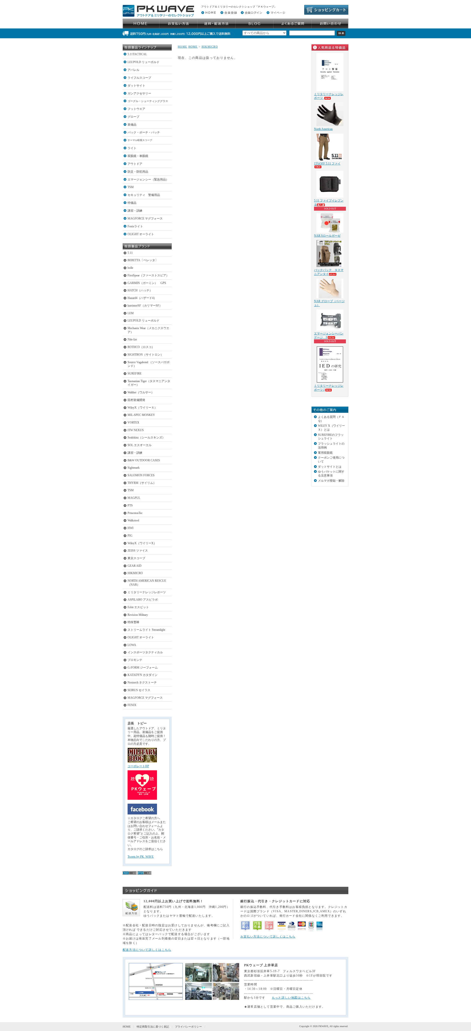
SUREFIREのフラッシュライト (331, 436)
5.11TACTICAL (137, 54)
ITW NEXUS (136, 430)
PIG (130, 535)
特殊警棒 (133, 622)
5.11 (130, 253)
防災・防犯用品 (138, 171)
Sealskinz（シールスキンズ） (146, 437)
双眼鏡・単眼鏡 (138, 156)
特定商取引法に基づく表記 (153, 1026)
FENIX (132, 705)
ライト (132, 148)
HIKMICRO (135, 573)
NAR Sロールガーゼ (327, 235)
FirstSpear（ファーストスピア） (148, 275)
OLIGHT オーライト (141, 234)
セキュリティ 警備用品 (144, 195)
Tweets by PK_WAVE (141, 856)
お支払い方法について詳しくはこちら (268, 936)
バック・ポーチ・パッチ (144, 132)
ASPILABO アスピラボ (143, 599)
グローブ (133, 116)
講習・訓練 (135, 210)
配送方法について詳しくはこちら (147, 950)
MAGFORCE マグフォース (145, 218)
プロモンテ (135, 660)
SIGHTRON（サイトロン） (145, 354)
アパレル (133, 70)
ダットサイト (136, 85)
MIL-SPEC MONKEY (141, 415)
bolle (130, 268)
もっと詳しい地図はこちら (291, 997)
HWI (130, 528)
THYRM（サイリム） (142, 483)
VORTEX (133, 422)
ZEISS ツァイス (138, 550)
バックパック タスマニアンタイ (328, 272)
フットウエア (136, 109)
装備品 (132, 124)
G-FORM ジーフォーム (143, 667)
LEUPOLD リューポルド (143, 62)
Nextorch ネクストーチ (142, 682)
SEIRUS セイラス (139, 690)
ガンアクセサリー (139, 93)
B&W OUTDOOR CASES (144, 460)
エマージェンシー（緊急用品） (148, 179)
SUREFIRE (135, 373)
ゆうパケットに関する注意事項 (331, 473)
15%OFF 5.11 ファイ (327, 163)
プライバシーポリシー (188, 1026)
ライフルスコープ (139, 77)
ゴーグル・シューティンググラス (148, 101)
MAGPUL (134, 498)
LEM (131, 313)
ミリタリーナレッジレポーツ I (328, 387)
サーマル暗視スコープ (140, 140)
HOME (182, 46)
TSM (131, 187)
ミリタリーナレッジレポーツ (147, 592)
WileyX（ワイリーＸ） (142, 407)
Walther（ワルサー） (141, 392)
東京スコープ (136, 558)
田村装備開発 (136, 400)
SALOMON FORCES (141, 475)
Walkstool (133, 520)
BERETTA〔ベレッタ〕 (143, 260)
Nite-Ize (132, 339)
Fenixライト (135, 226)
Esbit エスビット (138, 607)
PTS (130, 505)
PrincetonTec (135, 513)
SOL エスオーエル (140, 445)
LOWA (132, 645)
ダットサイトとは (329, 466)
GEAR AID (135, 565)
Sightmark (134, 467)
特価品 (132, 203)
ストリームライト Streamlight (146, 629)
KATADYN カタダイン (142, 675)
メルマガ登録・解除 (331, 480)
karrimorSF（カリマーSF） (145, 305)
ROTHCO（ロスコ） (141, 347)
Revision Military (138, 615)
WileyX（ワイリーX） (142, 543)
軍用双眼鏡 (325, 452)
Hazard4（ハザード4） (142, 298)
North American (323, 129)
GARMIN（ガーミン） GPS (147, 283)
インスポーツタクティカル (145, 652)
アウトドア (135, 164)
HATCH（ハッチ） (140, 290)
